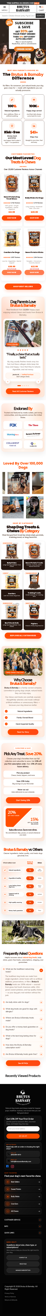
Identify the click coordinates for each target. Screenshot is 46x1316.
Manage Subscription (23, 1265)
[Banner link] (23, 41)
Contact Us (23, 1252)
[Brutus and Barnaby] (23, 8)
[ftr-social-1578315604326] (12, 1161)
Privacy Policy (9, 1288)
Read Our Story (23, 727)
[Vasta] (23, 1092)
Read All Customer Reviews (23, 386)
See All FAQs (23, 1058)
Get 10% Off (23, 1131)
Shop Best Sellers (23, 286)
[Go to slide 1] (22, 62)
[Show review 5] (28, 380)
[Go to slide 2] (24, 62)
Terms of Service (10, 1291)
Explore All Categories (23, 630)
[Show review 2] (21, 380)
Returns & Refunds (11, 1295)
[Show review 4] (26, 380)
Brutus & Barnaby (27, 1281)
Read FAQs (23, 1258)
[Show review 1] (17, 380)
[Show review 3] (24, 380)
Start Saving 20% (23, 795)
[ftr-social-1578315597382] (7, 1161)
